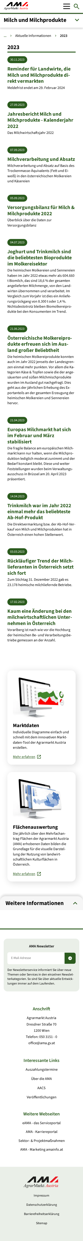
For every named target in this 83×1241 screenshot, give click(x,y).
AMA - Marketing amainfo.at (41, 1149)
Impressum (41, 1195)
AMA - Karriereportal (41, 1131)
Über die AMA (41, 1078)
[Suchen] (76, 6)
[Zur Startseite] (16, 6)
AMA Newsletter (41, 946)
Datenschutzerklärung (41, 1205)
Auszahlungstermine (42, 1069)
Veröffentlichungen (41, 1097)
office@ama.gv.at (41, 1043)
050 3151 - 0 (48, 1036)
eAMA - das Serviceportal (41, 1123)
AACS (41, 1088)
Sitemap (41, 1223)
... (5, 36)
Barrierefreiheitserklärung (41, 1214)
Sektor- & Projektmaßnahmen (41, 1140)
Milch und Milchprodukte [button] (35, 20)
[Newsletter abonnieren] (70, 958)
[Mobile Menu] (66, 6)
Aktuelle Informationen (33, 35)
